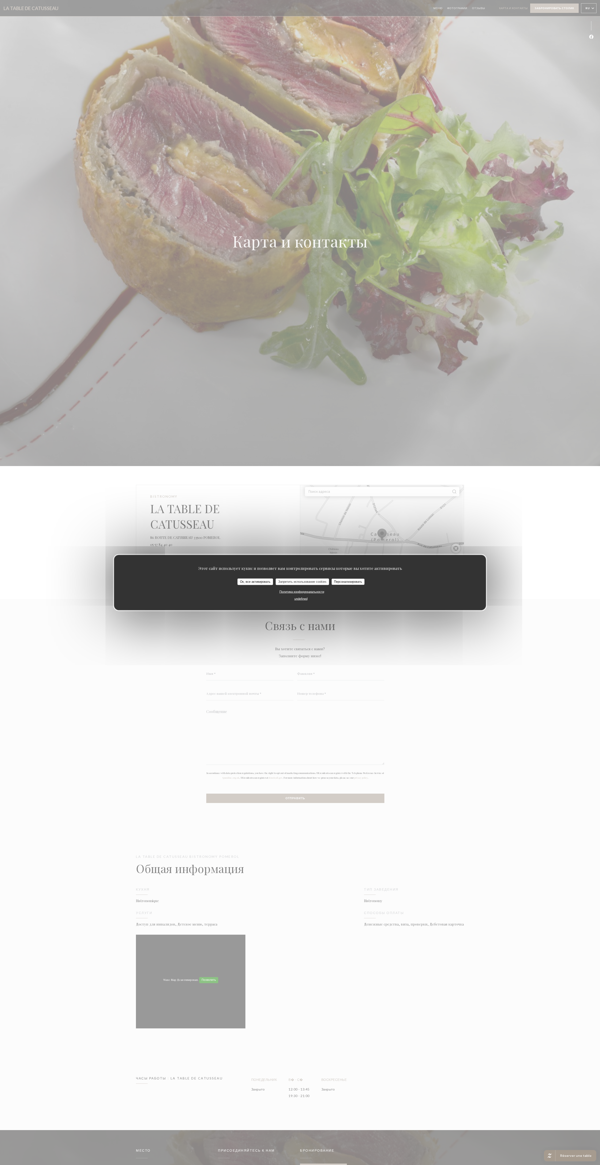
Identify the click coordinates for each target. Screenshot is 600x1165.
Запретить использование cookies (302, 581)
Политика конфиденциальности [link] (301, 591)
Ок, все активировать (255, 581)
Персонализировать (348, 581)
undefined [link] (301, 598)
